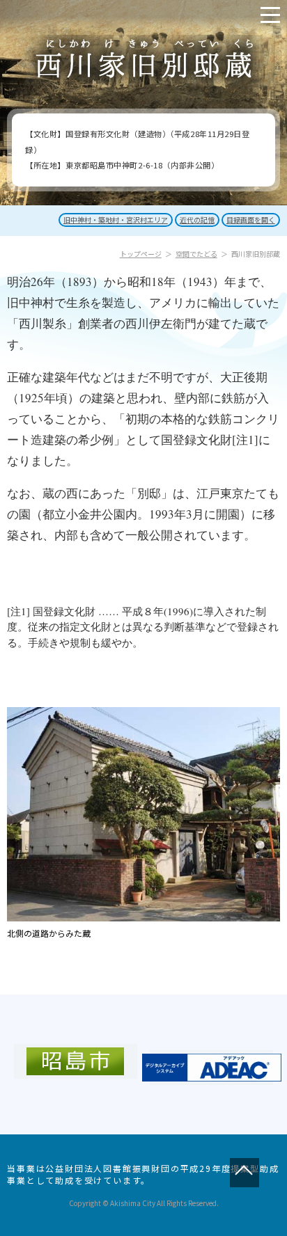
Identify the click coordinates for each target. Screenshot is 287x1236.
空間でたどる (196, 253)
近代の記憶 (197, 219)
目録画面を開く (250, 219)
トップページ (141, 253)
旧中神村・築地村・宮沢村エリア (115, 219)
